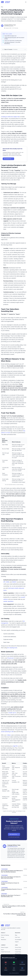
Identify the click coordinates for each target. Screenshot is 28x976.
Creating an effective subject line (10, 116)
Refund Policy (18, 954)
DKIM (7, 582)
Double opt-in (12, 712)
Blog (2, 6)
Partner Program (4, 947)
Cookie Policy (18, 951)
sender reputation (8, 601)
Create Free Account (5, 951)
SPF (4, 582)
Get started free (7, 158)
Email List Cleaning (5, 935)
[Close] (25, 957)
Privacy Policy (18, 947)
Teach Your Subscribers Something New (13, 40)
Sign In (2, 949)
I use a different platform (14, 973)
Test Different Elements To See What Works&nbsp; (12, 43)
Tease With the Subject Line (10, 35)
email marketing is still (7, 731)
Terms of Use (18, 949)
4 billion (9, 735)
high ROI (15, 746)
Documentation (18, 939)
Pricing (2, 937)
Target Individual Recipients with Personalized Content (14, 38)
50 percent (10, 658)
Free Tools (17, 937)
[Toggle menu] (26, 2)
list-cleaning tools (12, 647)
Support (16, 941)
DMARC (14, 582)
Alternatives (3, 939)
